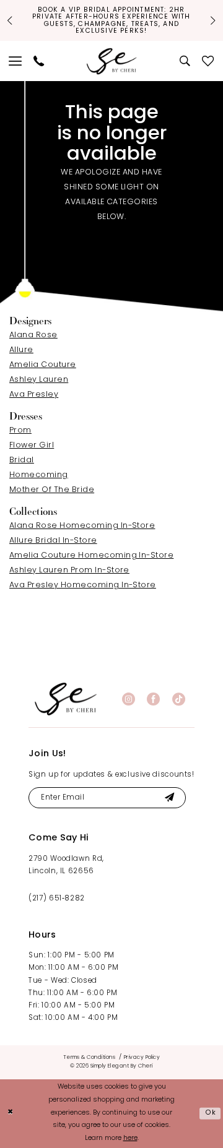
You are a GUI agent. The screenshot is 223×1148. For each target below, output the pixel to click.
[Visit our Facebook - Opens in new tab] (153, 699)
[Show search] (185, 61)
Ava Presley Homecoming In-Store (82, 585)
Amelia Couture (42, 365)
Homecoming (38, 475)
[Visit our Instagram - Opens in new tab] (128, 699)
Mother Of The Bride (51, 490)
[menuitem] (16, 61)
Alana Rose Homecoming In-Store (82, 526)
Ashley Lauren (38, 380)
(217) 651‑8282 (56, 898)
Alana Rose (33, 335)
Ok (211, 1113)
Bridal (21, 460)
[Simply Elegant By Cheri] (112, 61)
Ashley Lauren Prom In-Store (69, 570)
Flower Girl (31, 445)
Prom (20, 430)
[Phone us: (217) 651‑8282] (39, 61)
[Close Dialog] (10, 1113)
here (130, 1138)
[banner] (66, 699)
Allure (21, 350)
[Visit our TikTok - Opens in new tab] (178, 699)
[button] (16, 61)
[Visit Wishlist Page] (207, 61)
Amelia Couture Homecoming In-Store (91, 555)
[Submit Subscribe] (169, 797)
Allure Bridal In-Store (53, 541)
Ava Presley (33, 395)
